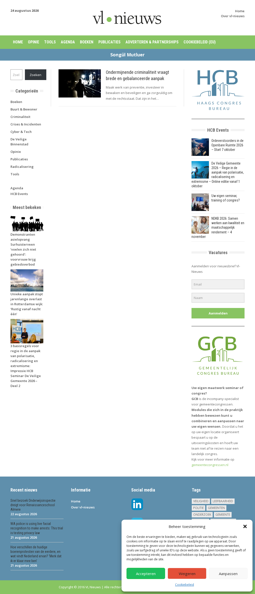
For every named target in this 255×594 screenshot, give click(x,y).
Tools (50, 42)
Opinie (33, 42)
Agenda (68, 42)
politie (198, 508)
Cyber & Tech (21, 131)
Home (240, 11)
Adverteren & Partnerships (152, 42)
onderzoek (202, 514)
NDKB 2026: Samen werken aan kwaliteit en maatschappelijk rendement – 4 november (217, 227)
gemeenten (216, 508)
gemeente (222, 514)
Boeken (86, 42)
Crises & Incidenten (25, 124)
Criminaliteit (20, 116)
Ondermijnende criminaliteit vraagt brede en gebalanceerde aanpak (137, 75)
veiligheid (200, 501)
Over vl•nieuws (233, 16)
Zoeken (35, 75)
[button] (245, 526)
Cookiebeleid (184, 585)
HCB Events (19, 194)
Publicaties (109, 42)
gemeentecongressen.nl (209, 465)
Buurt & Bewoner (23, 109)
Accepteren (146, 573)
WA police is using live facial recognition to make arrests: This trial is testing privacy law (36, 528)
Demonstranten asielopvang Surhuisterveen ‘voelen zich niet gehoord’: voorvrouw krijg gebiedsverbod (23, 249)
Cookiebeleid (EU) (200, 42)
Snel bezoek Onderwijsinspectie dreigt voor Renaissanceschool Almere (33, 504)
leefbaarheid (223, 501)
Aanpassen (228, 573)
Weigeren (187, 573)
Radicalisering (22, 166)
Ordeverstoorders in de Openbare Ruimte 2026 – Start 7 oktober (227, 145)
